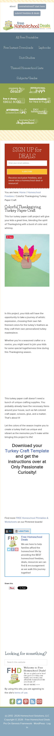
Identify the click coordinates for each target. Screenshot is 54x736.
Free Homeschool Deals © (27, 25)
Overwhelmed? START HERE (32, 6)
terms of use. (21, 693)
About (13, 6)
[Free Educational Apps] (37, 90)
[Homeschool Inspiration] (27, 123)
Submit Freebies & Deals (27, 13)
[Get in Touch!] (39, 703)
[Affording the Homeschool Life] (16, 111)
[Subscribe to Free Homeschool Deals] (33, 703)
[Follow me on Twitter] (19, 703)
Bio (10, 531)
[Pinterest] (16, 550)
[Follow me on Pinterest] (26, 703)
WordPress (39, 723)
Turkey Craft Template (27, 451)
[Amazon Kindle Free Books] (14, 101)
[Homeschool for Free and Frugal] (40, 101)
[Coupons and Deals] (17, 90)
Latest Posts (23, 531)
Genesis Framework (21, 723)
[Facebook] (13, 550)
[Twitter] (9, 550)
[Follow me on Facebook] (12, 703)
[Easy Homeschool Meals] (40, 111)
